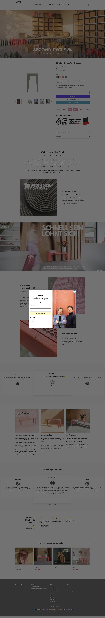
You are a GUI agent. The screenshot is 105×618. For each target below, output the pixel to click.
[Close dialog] (75, 291)
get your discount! (40, 313)
